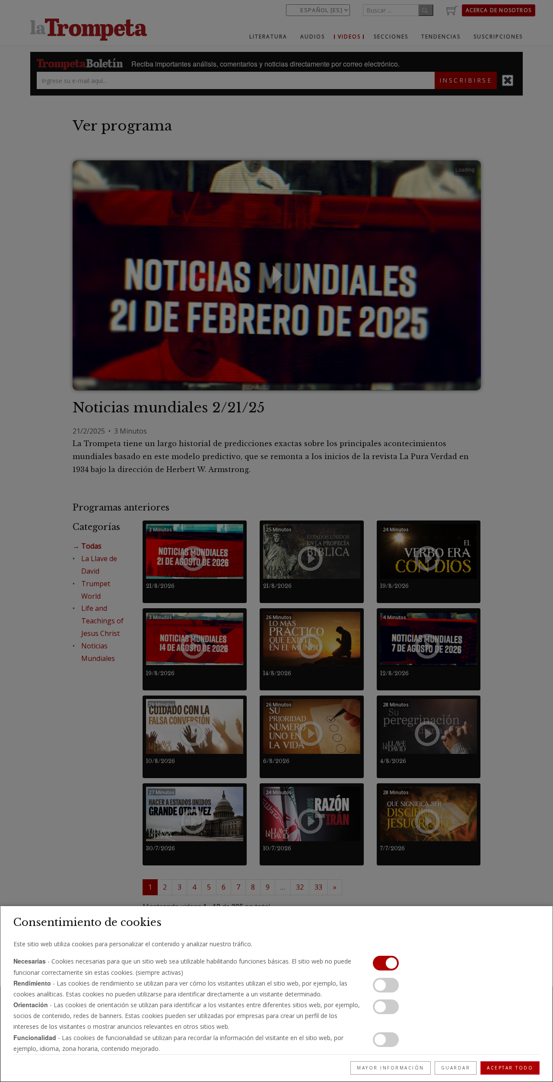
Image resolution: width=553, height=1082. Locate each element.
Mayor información (390, 1068)
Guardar (455, 1068)
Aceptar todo (510, 1068)
